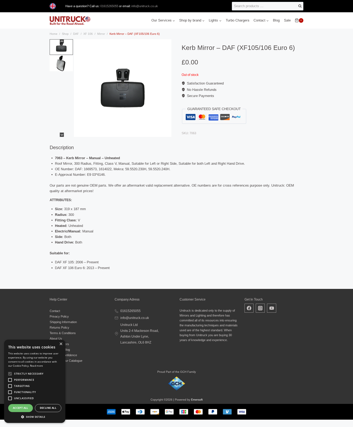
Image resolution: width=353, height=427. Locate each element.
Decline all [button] (48, 408)
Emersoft (197, 399)
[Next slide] (62, 135)
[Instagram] (260, 308)
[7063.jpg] (122, 88)
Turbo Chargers (237, 20)
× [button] (60, 344)
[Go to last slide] (62, 41)
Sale (287, 20)
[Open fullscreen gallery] (167, 132)
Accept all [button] (20, 408)
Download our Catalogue (66, 360)
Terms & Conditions (63, 333)
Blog (276, 20)
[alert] (34, 381)
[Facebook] (249, 308)
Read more (36, 365)
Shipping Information (63, 322)
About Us (56, 338)
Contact (55, 311)
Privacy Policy (59, 316)
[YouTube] (271, 308)
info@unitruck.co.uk (144, 6)
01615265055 (108, 6)
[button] (61, 47)
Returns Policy (59, 327)
